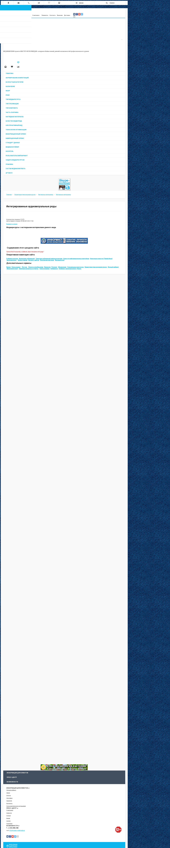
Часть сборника (12, 112)
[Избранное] (12, 67)
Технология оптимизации (16, 129)
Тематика (9, 73)
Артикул (9, 173)
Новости (9, 813)
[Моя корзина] (5, 67)
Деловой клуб (59, 260)
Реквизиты (45, 15)
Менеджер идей (12, 268)
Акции (8, 818)
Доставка (67, 15)
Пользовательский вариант (17, 155)
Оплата (8, 795)
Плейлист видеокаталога (67, 268)
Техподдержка (44, 268)
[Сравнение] (18, 67)
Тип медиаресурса (13, 99)
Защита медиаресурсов (15, 160)
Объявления (62, 267)
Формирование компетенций (17, 78)
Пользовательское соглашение (16, 806)
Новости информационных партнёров (76, 258)
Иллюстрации (22, 260)
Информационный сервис (16, 134)
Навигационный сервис (15, 138)
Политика (9, 823)
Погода (24, 267)
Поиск (79, 268)
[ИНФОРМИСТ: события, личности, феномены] (64, 243)
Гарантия (9, 800)
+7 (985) (13, 828)
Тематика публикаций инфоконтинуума (49, 258)
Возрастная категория (14, 82)
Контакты (53, 15)
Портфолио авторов (47, 260)
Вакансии (60, 15)
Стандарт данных (13, 142)
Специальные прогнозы (75, 267)
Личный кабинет (113, 267)
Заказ (8, 793)
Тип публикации (12, 104)
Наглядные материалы (15, 116)
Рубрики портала (12, 258)
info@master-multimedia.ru (17, 830)
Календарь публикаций (27, 258)
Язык (8, 95)
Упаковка (9, 164)
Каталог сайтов (33, 260)
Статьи (8, 815)
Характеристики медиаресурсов (96, 267)
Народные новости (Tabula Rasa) (101, 258)
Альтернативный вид (14, 125)
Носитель (9, 151)
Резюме (54, 267)
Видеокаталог (12, 260)
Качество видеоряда (14, 121)
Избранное (54, 268)
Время (8, 267)
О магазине (35, 15)
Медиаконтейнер (12, 147)
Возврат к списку (11, 224)
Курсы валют (16, 267)
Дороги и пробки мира (35, 267)
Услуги (8, 821)
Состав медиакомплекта (15, 168)
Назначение (10, 86)
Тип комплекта (12, 108)
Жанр (8, 91)
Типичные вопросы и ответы (28, 268)
